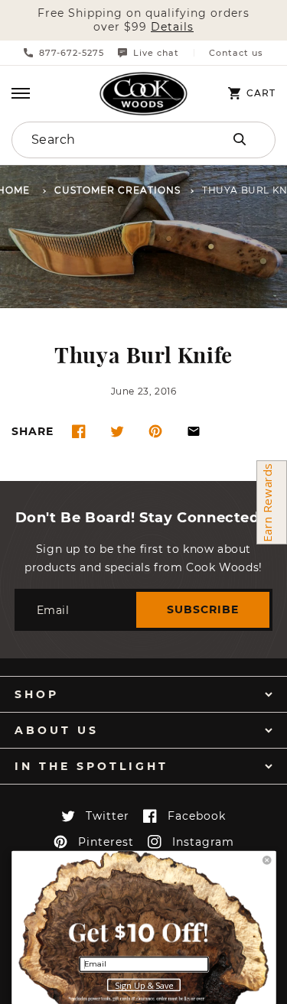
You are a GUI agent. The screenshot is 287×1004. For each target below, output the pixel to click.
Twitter (107, 816)
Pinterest (106, 842)
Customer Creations (117, 191)
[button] (21, 93)
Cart (261, 93)
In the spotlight (91, 766)
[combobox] (105, 140)
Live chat (156, 52)
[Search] (239, 139)
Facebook (197, 816)
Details (172, 27)
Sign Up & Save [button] (144, 986)
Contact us (236, 53)
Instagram (203, 842)
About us (57, 730)
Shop (37, 694)
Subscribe (203, 609)
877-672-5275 (71, 52)
